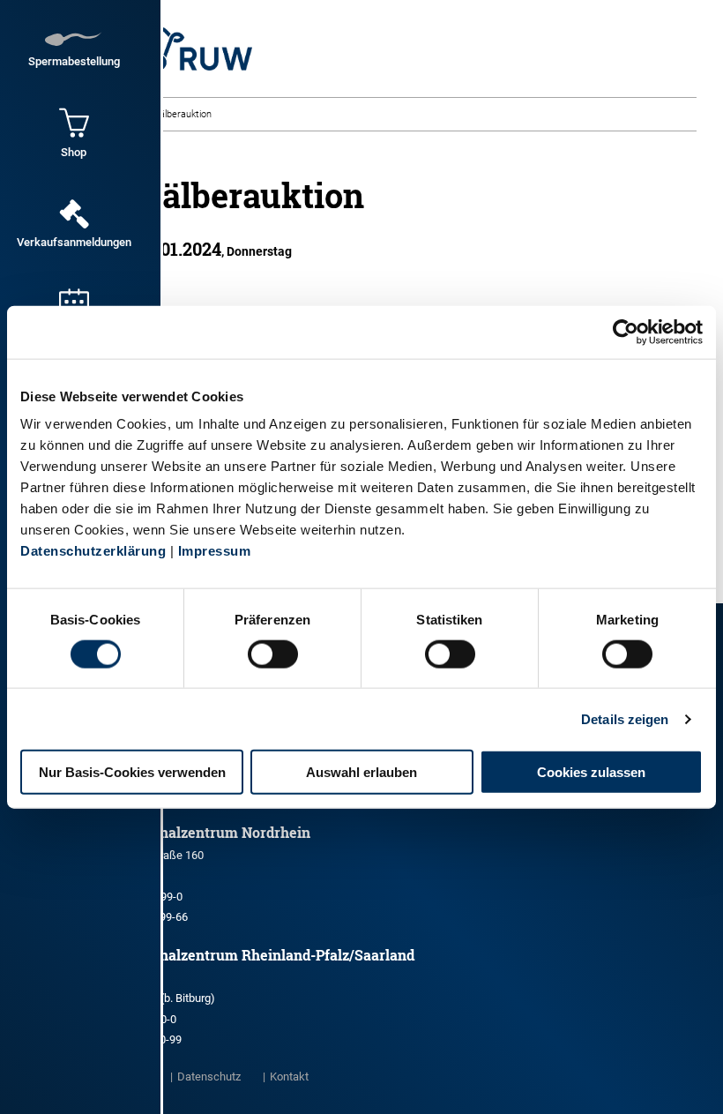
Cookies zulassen (591, 772)
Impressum (214, 550)
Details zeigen (624, 718)
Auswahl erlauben (361, 772)
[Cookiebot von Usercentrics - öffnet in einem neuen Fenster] (625, 331)
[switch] (273, 653)
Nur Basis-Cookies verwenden (132, 772)
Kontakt (289, 1076)
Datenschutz (209, 1076)
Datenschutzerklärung (93, 550)
